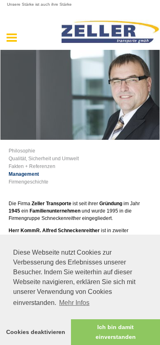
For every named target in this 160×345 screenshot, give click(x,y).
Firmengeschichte (28, 182)
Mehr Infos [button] (74, 302)
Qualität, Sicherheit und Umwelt (44, 158)
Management (24, 174)
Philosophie (22, 151)
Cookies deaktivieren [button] (35, 332)
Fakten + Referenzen (32, 166)
